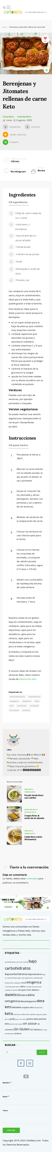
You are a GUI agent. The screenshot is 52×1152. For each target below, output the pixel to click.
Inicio (5, 27)
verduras (26, 710)
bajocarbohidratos (17, 697)
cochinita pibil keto (12, 987)
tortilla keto (9, 1034)
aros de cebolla (22, 962)
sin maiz (44, 1030)
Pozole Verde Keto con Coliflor (33, 796)
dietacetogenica (28, 1001)
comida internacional (33, 987)
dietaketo (17, 1007)
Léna (9, 749)
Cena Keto (8, 116)
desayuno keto (24, 990)
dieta (37, 701)
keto (11, 706)
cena (23, 982)
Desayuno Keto (30, 810)
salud (21, 1024)
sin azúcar (30, 1023)
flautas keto (38, 1008)
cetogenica (14, 701)
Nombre (6, 1083)
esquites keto (28, 1007)
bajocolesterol (34, 697)
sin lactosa (14, 710)
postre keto (32, 1018)
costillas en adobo (11, 990)
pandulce (33, 1014)
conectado (32, 878)
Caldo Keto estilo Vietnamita (33, 838)
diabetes (35, 990)
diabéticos (27, 701)
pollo (12, 1018)
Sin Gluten (34, 706)
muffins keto (24, 1014)
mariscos (16, 1014)
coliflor (22, 986)
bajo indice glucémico (26, 978)
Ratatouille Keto (27, 679)
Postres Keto (30, 812)
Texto (5, 1110)
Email (5, 1096)
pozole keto (14, 1024)
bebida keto (38, 978)
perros (7, 1019)
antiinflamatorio (11, 962)
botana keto (9, 983)
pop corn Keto (20, 1019)
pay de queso (42, 1014)
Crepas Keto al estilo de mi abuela (34, 817)
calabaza (17, 983)
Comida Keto (24, 116)
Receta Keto (21, 706)
